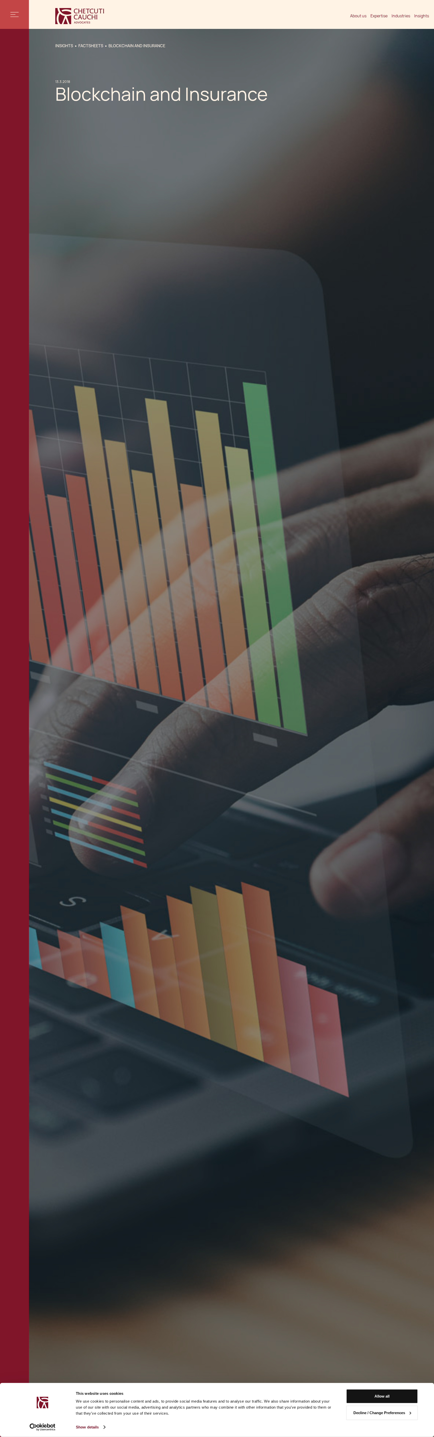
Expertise (379, 16)
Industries (401, 16)
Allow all (382, 1396)
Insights (421, 16)
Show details (87, 1427)
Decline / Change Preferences (379, 1412)
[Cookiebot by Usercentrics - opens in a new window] (43, 1427)
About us (358, 16)
